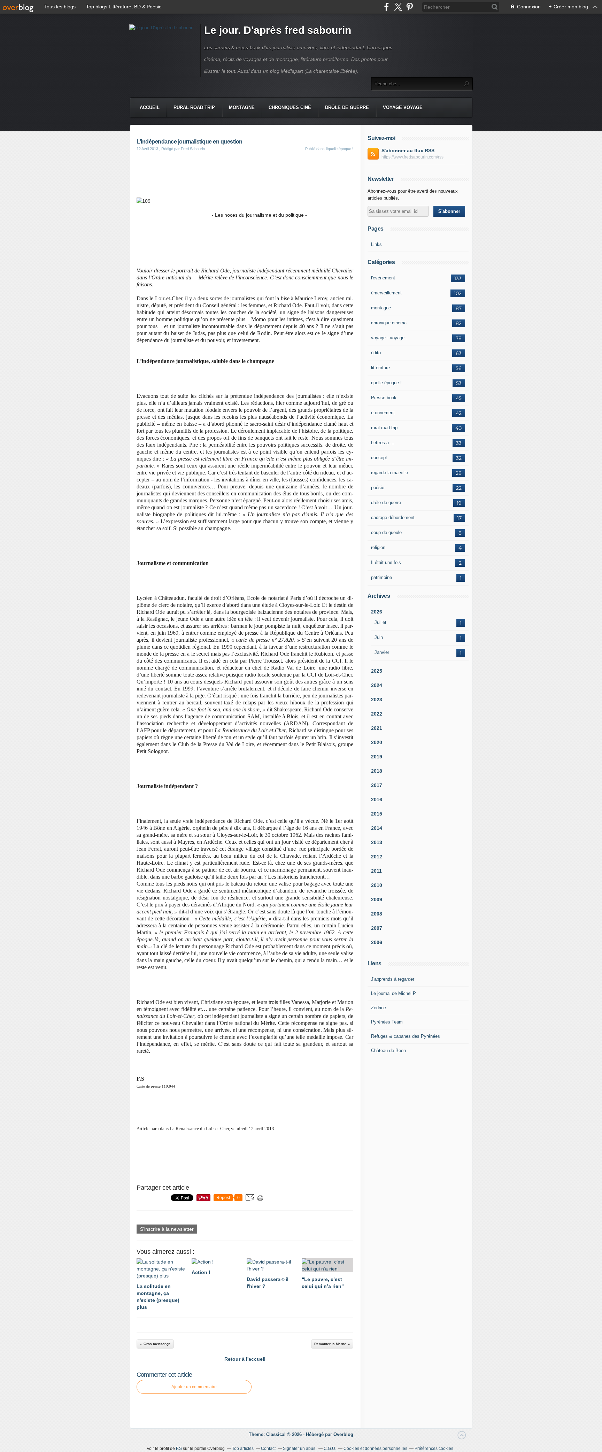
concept (379, 457)
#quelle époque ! (339, 149)
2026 (376, 612)
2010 (376, 885)
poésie (377, 487)
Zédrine (378, 1007)
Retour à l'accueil (244, 1359)
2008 (376, 914)
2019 (376, 756)
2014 (376, 828)
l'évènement (383, 277)
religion (378, 547)
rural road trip (384, 427)
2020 (376, 742)
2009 (376, 899)
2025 (376, 671)
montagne (381, 307)
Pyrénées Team (387, 1022)
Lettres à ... (382, 442)
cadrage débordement (393, 517)
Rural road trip (194, 107)
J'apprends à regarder (392, 979)
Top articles (243, 1448)
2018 (376, 771)
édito (376, 352)
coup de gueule (386, 532)
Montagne (242, 107)
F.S (179, 1448)
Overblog (343, 1434)
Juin (379, 637)
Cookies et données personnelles (375, 1448)
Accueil (150, 107)
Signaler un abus (299, 1448)
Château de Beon (388, 1050)
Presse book (383, 397)
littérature (380, 367)
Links (376, 244)
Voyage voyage (403, 107)
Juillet (380, 622)
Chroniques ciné (290, 107)
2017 (376, 785)
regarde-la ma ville (389, 472)
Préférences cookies (434, 1448)
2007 (376, 928)
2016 (376, 799)
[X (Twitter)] (398, 7)
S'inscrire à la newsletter (167, 1229)
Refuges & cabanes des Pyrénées (405, 1036)
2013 (376, 842)
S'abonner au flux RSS (407, 150)
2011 (376, 871)
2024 (376, 685)
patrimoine (381, 577)
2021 (376, 728)
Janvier (382, 652)
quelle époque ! (386, 382)
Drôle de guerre (347, 107)
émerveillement (386, 292)
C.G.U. (330, 1448)
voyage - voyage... (390, 337)
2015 (376, 814)
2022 (376, 714)
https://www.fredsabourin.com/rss (412, 157)
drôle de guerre (386, 502)
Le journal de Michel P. (394, 993)
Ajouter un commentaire (194, 1386)
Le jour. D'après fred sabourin (277, 30)
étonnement (383, 412)
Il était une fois (386, 562)
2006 (376, 942)
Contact (268, 1448)
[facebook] (386, 7)
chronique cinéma (389, 322)
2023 (376, 699)
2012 (376, 856)
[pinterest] (409, 7)
